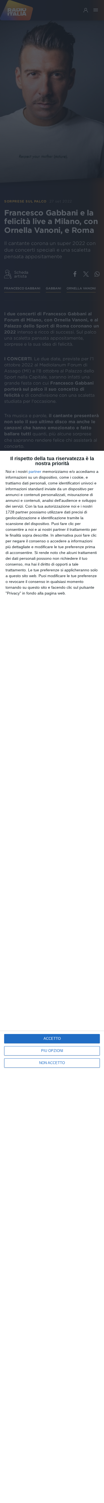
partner (35, 471)
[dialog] (52, 977)
